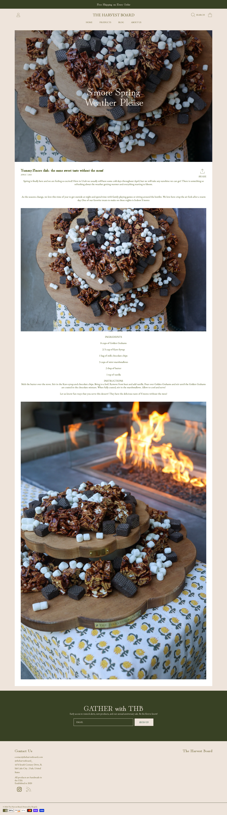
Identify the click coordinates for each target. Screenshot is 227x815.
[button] (199, 15)
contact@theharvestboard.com (29, 757)
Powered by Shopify (30, 806)
